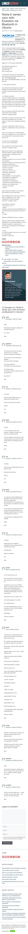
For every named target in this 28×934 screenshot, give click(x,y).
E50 (6, 44)
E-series (23, 34)
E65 (11, 44)
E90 (14, 44)
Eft (15, 53)
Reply (5, 336)
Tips (12, 259)
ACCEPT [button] (12, 931)
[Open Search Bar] (21, 3)
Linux (5, 259)
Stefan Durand (10, 281)
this (14, 59)
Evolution (4, 53)
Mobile (9, 259)
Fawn (5, 54)
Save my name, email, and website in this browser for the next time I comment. (14, 838)
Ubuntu (11, 53)
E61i (8, 44)
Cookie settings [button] (5, 931)
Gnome (20, 51)
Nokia (18, 34)
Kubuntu (19, 58)
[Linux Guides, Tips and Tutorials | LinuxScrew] (10, 3)
